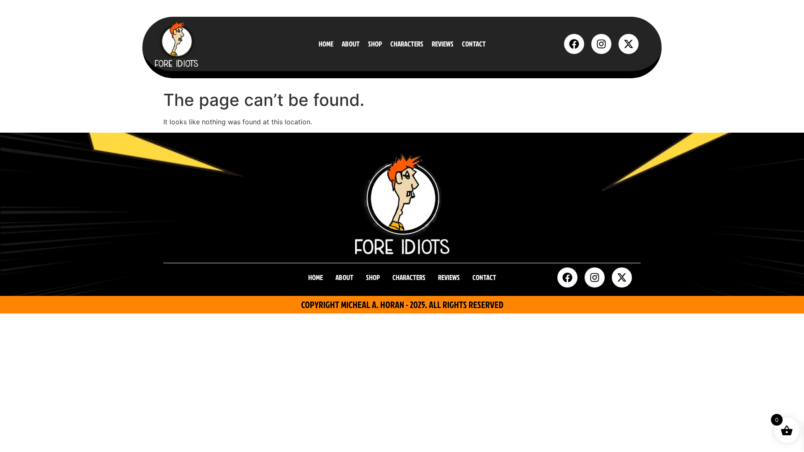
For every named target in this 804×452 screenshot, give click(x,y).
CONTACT (474, 44)
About (351, 44)
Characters (406, 44)
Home (326, 44)
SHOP (375, 44)
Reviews (443, 44)
